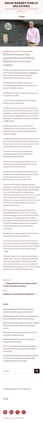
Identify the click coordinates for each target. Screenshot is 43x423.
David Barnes (27, 51)
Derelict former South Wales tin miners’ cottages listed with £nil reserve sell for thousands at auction (21, 325)
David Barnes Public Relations (21, 5)
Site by (5, 399)
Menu (23, 17)
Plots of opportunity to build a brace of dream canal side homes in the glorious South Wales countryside (19, 348)
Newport (33, 73)
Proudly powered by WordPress (13, 418)
